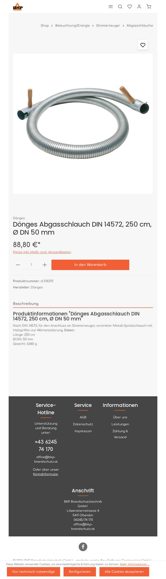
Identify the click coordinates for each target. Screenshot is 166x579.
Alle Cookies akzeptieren (124, 571)
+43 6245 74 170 (46, 445)
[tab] (83, 304)
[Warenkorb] (148, 6)
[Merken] (143, 45)
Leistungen (120, 424)
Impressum (83, 431)
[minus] (18, 265)
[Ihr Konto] (139, 6)
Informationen (120, 405)
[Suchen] (120, 6)
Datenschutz (83, 424)
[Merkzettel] (129, 6)
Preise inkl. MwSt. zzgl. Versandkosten (42, 252)
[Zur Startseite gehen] (18, 6)
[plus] (45, 265)
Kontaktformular (45, 474)
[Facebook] (83, 546)
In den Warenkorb (90, 265)
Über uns (120, 417)
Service (83, 405)
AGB (83, 417)
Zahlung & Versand (120, 434)
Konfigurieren (80, 571)
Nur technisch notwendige (33, 571)
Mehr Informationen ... (135, 564)
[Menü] (110, 6)
